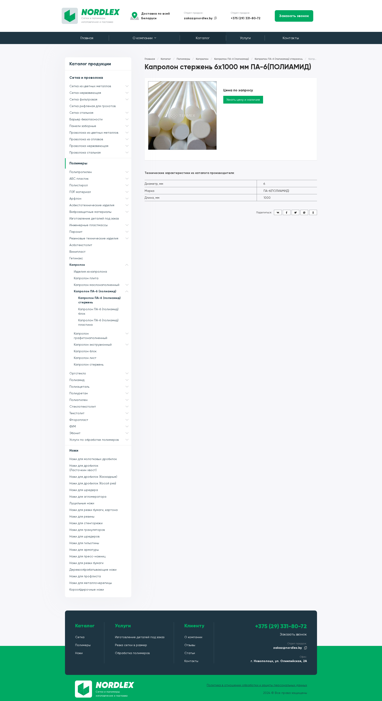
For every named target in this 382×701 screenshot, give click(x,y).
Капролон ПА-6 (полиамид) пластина (98, 322)
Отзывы (189, 645)
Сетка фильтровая (83, 99)
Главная (86, 38)
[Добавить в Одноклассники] (313, 212)
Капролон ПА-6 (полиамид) (95, 291)
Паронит (75, 231)
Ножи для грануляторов (87, 530)
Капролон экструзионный (93, 344)
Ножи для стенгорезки (86, 523)
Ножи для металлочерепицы (90, 583)
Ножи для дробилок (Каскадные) (93, 476)
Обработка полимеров (132, 653)
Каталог (203, 38)
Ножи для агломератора (87, 496)
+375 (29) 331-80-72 (245, 18)
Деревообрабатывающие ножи (93, 569)
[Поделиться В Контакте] (278, 212)
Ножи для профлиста (85, 576)
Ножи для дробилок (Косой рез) (92, 483)
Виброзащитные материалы (90, 212)
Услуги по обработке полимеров (94, 439)
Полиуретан (78, 393)
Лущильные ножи (81, 503)
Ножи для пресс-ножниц (87, 556)
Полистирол (78, 185)
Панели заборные (82, 126)
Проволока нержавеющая (88, 146)
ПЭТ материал (80, 192)
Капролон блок (85, 351)
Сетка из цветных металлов (90, 86)
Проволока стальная (85, 152)
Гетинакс (76, 258)
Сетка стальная (81, 112)
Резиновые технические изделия (93, 238)
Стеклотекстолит (82, 406)
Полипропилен (80, 172)
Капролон (77, 265)
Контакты (291, 38)
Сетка (79, 637)
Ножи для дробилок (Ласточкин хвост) (83, 468)
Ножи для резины (81, 516)
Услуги (245, 38)
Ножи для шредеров (84, 536)
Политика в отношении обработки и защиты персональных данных (257, 685)
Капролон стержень (88, 364)
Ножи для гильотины (84, 543)
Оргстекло (77, 373)
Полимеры (78, 163)
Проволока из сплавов (86, 139)
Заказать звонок (294, 16)
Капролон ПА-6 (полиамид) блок (98, 311)
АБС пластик (79, 178)
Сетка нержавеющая (85, 92)
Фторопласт (78, 420)
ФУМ (72, 426)
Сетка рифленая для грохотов (92, 106)
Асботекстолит (80, 245)
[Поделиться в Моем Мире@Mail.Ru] (304, 212)
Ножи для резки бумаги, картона (93, 510)
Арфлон (75, 198)
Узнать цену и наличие (243, 99)
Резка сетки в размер (131, 645)
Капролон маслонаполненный (96, 285)
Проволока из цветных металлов (93, 132)
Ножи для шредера (83, 490)
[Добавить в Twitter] (295, 212)
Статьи (189, 653)
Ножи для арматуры (84, 549)
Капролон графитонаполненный (90, 336)
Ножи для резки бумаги (86, 563)
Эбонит (74, 433)
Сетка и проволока (86, 77)
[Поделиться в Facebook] (286, 212)
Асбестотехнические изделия (91, 205)
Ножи (73, 450)
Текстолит (76, 413)
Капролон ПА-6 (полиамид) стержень (99, 300)
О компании (143, 38)
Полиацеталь (79, 386)
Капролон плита (86, 278)
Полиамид (76, 380)
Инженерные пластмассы (88, 225)
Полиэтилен (78, 400)
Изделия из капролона (90, 271)
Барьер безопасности (86, 119)
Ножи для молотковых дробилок (93, 459)
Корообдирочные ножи (86, 589)
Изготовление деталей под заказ (94, 218)
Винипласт (77, 251)
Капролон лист (85, 358)
